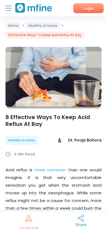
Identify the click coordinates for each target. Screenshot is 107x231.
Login (88, 8)
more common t (51, 170)
